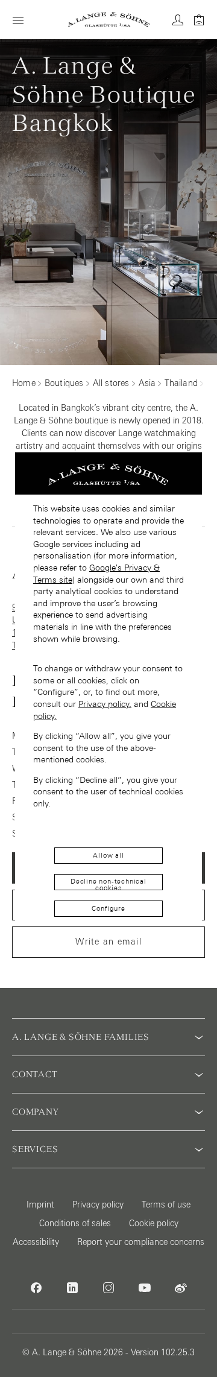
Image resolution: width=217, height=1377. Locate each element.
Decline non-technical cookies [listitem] (108, 884)
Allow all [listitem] (108, 855)
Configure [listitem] (108, 908)
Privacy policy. (104, 704)
